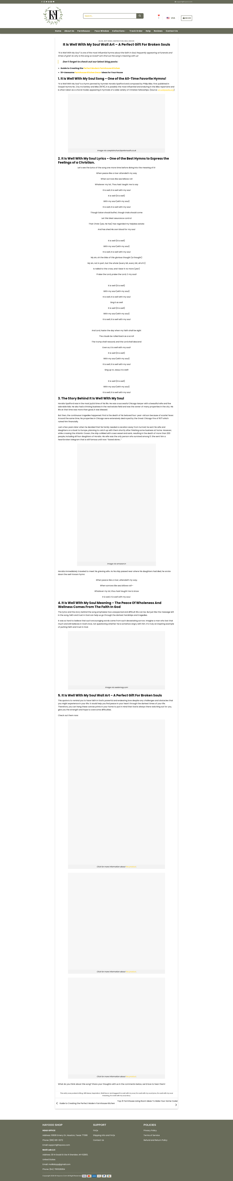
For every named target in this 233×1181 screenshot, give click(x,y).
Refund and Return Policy (155, 1140)
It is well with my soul (127, 1093)
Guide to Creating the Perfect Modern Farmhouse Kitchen (87, 1103)
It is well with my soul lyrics (146, 1093)
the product (131, 866)
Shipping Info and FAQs (104, 1135)
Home (58, 31)
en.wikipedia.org (166, 90)
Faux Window (102, 31)
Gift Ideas (108, 41)
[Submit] (140, 16)
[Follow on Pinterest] (51, 2)
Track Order (136, 31)
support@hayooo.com (59, 1145)
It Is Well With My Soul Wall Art (86, 695)
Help (148, 31)
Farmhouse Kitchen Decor (88, 72)
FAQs (95, 1130)
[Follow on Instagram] (44, 2)
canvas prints (94, 706)
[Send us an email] (49, 2)
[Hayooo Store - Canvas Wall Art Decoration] (53, 16)
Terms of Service (152, 1135)
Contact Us (172, 31)
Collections (118, 31)
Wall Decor (129, 41)
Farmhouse (83, 31)
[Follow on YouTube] (53, 2)
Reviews (158, 31)
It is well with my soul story (120, 1096)
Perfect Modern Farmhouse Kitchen (101, 68)
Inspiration (118, 41)
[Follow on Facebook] (42, 2)
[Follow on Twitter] (46, 2)
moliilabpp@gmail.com (59, 1164)
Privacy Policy (150, 1130)
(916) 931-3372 (56, 1140)
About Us (69, 31)
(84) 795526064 (57, 1169)
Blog (101, 41)
